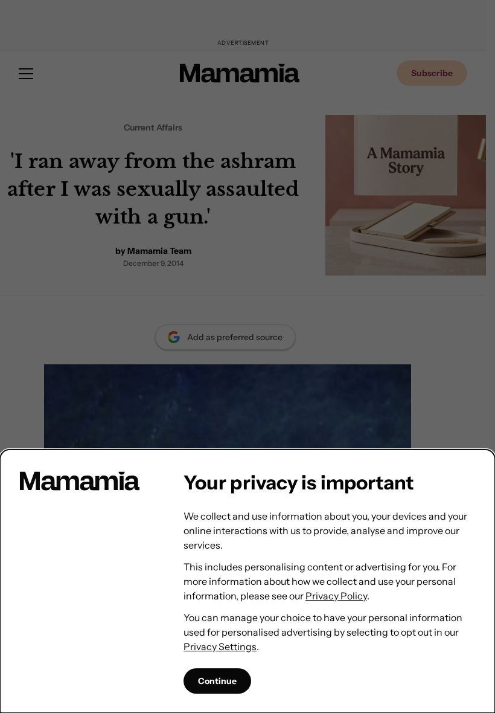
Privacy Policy (336, 596)
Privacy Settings (220, 646)
